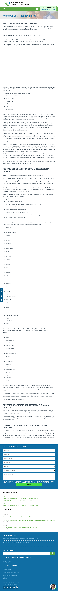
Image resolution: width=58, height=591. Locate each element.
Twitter (7, 587)
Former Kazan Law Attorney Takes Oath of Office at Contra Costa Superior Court (20, 538)
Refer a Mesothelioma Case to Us (10, 575)
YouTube (17, 587)
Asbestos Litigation (7, 569)
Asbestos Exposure (7, 571)
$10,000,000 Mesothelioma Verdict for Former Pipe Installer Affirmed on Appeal (21, 505)
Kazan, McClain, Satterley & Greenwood (16, 3)
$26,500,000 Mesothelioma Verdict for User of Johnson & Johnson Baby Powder (21, 498)
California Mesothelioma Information (11, 572)
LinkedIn (10, 587)
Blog (4, 577)
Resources (5, 574)
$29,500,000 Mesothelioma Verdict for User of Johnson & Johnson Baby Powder (21, 503)
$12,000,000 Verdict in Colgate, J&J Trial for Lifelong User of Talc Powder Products (21, 500)
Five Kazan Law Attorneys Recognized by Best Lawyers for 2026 (16, 542)
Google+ (13, 587)
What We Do (5, 568)
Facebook (4, 587)
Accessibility (5, 578)
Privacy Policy (6, 580)
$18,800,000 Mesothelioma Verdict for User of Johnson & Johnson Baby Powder (21, 496)
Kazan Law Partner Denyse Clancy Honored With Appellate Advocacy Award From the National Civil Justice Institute (27, 546)
